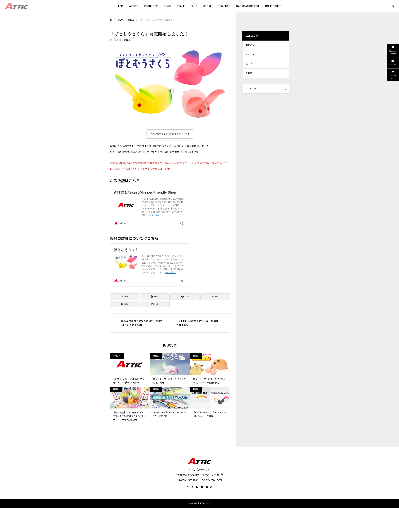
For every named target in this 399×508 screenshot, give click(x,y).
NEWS (167, 6)
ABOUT (133, 6)
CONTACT (224, 6)
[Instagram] (188, 487)
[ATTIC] (16, 6)
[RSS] (211, 487)
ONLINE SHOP (273, 6)
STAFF (181, 6)
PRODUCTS (151, 6)
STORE (207, 6)
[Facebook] (197, 487)
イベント (250, 54)
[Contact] (207, 487)
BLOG (194, 6)
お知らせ (116, 356)
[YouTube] (202, 487)
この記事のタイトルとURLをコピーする (170, 134)
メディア (250, 64)
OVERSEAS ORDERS (247, 6)
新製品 (127, 40)
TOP (120, 6)
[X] (192, 487)
